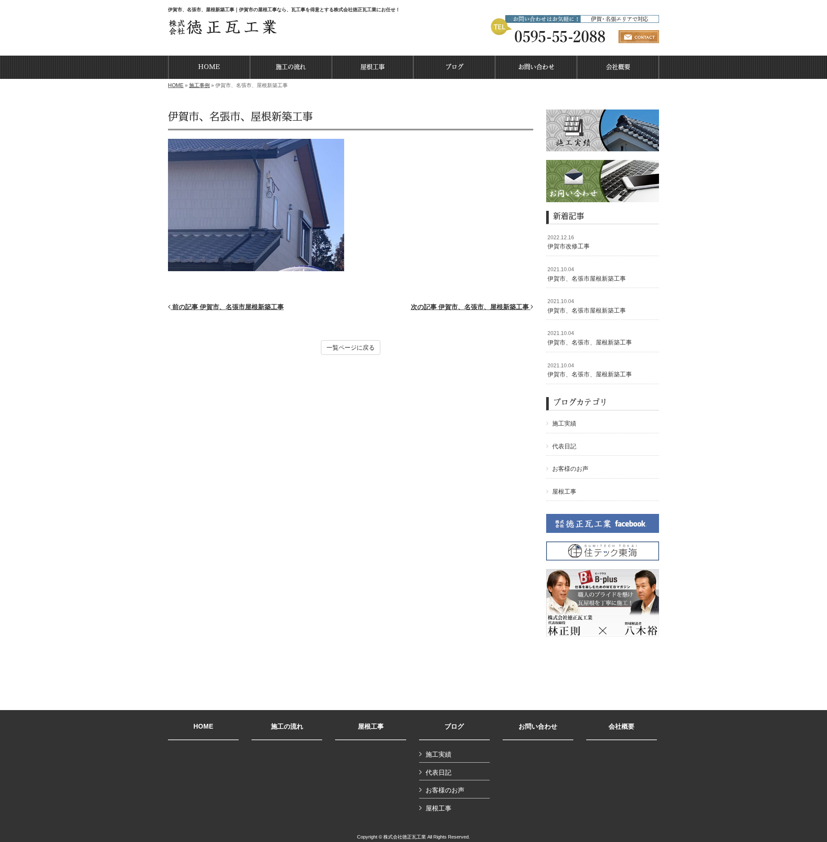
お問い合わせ (538, 726)
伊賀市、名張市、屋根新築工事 (589, 338)
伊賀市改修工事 (568, 242)
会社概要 (621, 726)
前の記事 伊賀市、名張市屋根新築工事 (227, 306)
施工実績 (564, 423)
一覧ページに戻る (350, 347)
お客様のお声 (570, 468)
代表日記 (564, 446)
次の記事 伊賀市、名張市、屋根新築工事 (471, 306)
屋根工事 (564, 491)
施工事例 (199, 85)
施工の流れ (287, 726)
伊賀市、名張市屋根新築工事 (586, 274)
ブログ (454, 726)
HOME (175, 85)
